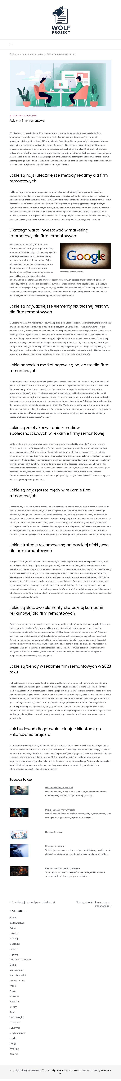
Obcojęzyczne (17, 980)
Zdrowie (14, 1053)
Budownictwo (17, 922)
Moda (13, 964)
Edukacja (14, 938)
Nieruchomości (18, 975)
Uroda (13, 1038)
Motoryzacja (16, 970)
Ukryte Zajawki (17, 1032)
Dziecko (14, 933)
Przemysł (14, 996)
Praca (13, 985)
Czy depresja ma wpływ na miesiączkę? (33, 902)
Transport (15, 1022)
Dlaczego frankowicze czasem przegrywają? (92, 904)
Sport (13, 1011)
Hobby (13, 949)
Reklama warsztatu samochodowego (62, 868)
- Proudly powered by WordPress (63, 1070)
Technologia (16, 1017)
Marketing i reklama (23, 116)
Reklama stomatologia (55, 846)
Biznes (13, 917)
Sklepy (13, 1006)
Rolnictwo (15, 1001)
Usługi (13, 1043)
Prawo (13, 991)
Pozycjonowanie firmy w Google (60, 810)
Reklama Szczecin (53, 832)
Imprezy (14, 954)
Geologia (15, 943)
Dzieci (13, 928)
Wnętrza (14, 1048)
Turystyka (15, 1027)
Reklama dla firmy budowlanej (59, 787)
